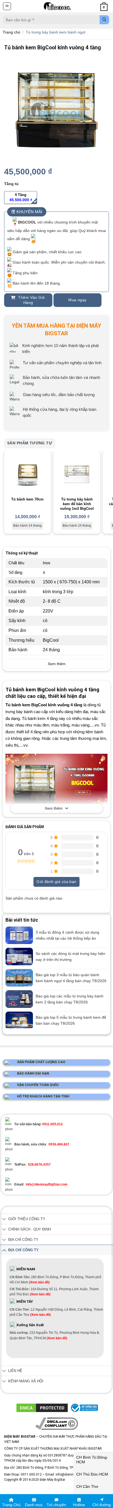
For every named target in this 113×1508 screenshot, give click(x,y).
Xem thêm (54, 808)
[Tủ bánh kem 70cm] (27, 474)
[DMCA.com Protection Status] (42, 1408)
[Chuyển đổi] (4, 1219)
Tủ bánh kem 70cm (27, 499)
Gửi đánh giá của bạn (56, 881)
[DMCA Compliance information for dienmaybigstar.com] (56, 1423)
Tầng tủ (11, 184)
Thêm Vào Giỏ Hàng (31, 300)
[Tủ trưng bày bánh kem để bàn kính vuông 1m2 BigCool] (76, 474)
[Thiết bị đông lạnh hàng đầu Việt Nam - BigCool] (57, 6)
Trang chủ (11, 32)
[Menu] (7, 6)
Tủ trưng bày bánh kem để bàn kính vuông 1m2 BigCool (77, 504)
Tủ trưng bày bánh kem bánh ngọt (55, 32)
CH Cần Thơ (87, 1486)
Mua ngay (77, 300)
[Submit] (104, 19)
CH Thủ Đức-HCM (92, 1474)
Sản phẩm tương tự (29, 443)
